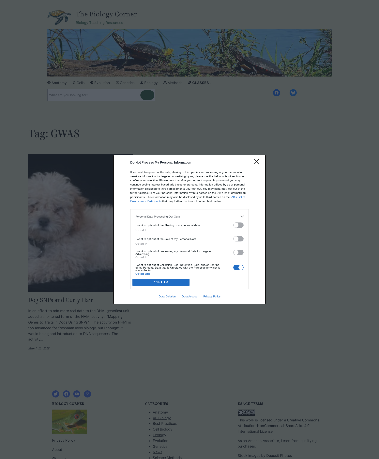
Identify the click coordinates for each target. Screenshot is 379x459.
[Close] (258, 163)
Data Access (189, 296)
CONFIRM (161, 282)
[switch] (238, 225)
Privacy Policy (211, 296)
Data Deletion (167, 296)
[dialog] (189, 229)
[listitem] (189, 216)
